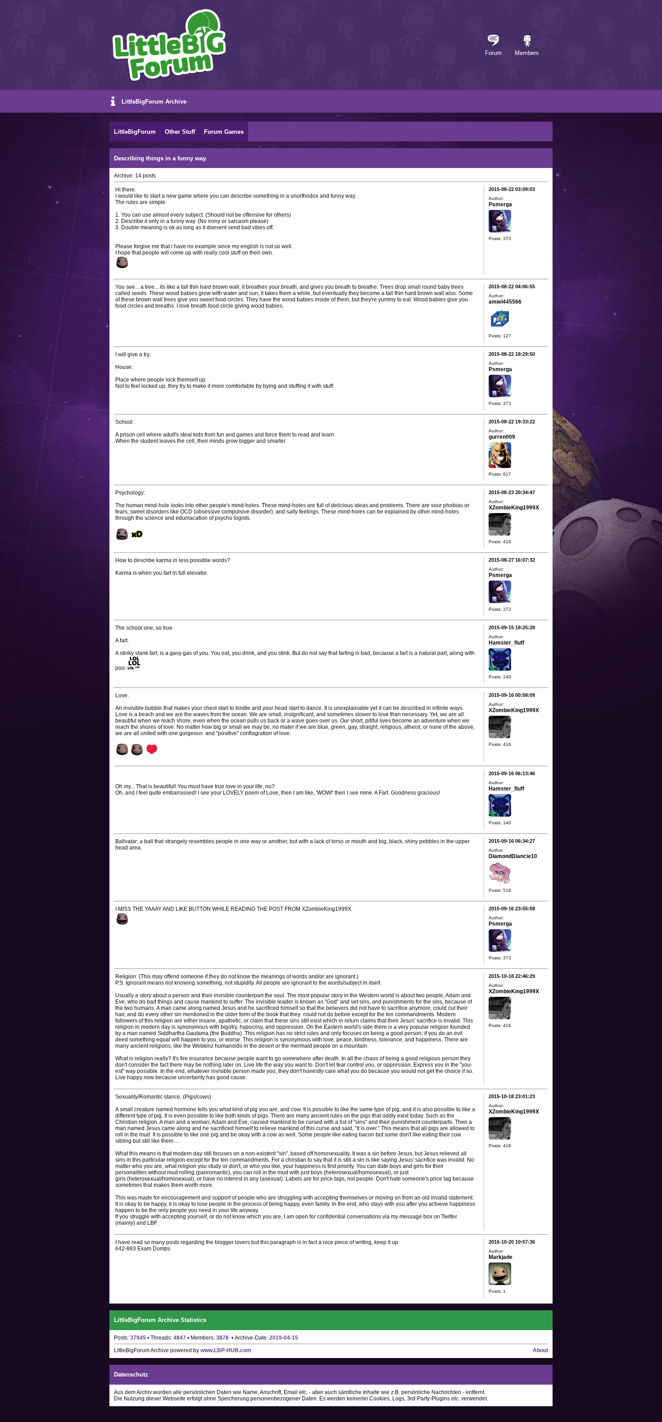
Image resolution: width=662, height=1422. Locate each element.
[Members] (527, 41)
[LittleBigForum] (169, 45)
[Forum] (493, 41)
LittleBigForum (135, 131)
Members (527, 53)
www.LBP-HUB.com (225, 1350)
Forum (493, 53)
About (540, 1350)
